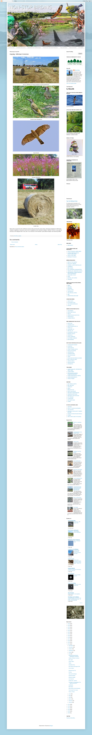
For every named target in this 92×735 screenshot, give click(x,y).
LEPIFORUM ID (71, 352)
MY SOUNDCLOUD (71, 302)
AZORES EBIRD (71, 371)
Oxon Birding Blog (71, 520)
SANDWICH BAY (71, 324)
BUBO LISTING (71, 289)
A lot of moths (71, 668)
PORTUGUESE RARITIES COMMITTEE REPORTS (73, 374)
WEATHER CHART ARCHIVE (73, 395)
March (70, 698)
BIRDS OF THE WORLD (72, 262)
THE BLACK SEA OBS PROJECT (50, 47)
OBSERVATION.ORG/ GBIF (73, 295)
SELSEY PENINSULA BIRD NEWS (74, 251)
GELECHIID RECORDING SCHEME (75, 358)
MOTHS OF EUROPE (72, 350)
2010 (69, 709)
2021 (69, 632)
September (71, 650)
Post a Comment (15, 242)
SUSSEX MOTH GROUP (72, 344)
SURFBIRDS (70, 266)
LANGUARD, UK (71, 329)
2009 (69, 711)
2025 (69, 625)
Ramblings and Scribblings (73, 597)
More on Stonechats (77, 497)
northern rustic (71, 558)
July (70, 653)
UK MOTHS (70, 346)
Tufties (70, 663)
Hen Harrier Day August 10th (74, 666)
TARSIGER (70, 279)
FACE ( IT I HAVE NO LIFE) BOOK (74, 408)
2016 (69, 640)
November (71, 647)
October (70, 648)
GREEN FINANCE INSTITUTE (73, 315)
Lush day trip (71, 678)
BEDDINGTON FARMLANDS (34, 47)
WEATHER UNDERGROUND (73, 392)
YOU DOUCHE (70, 409)
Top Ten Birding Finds (71, 201)
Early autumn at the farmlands (74, 688)
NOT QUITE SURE (71, 400)
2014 (69, 644)
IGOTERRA (70, 288)
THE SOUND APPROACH (73, 304)
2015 (69, 642)
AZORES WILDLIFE (21, 47)
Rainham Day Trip (72, 670)
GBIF (69, 294)
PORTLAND (70, 323)
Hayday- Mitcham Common (74, 658)
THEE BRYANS (63, 47)
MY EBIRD (81, 47)
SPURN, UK (70, 327)
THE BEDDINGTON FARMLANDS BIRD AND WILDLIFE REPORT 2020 (77, 488)
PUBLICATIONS (72, 47)
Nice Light (71, 659)
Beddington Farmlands (72, 256)
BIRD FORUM (70, 268)
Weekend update (72, 677)
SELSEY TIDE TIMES (72, 255)
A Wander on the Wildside (73, 549)
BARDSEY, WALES (71, 333)
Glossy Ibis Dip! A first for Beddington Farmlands (74, 656)
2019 (69, 635)
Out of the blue (71, 592)
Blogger (51, 725)
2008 (69, 712)
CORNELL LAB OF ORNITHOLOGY (75, 265)
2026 (69, 623)
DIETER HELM (70, 316)
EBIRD (69, 285)
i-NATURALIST (70, 291)
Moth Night (71, 686)
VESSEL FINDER (71, 378)
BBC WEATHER (71, 385)
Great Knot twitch (72, 675)
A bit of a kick (75, 441)
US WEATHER (70, 398)
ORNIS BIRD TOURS (72, 274)
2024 (69, 627)
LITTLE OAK (11, 47)
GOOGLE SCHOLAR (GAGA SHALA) (75, 413)
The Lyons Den (71, 573)
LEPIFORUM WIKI (71, 353)
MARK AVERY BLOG (72, 312)
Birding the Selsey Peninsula (74, 539)
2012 (69, 706)
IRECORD (70, 287)
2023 (69, 628)
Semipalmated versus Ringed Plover (77, 433)
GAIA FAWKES (70, 310)
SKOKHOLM (70, 335)
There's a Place (72, 691)
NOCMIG (69, 305)
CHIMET (69, 401)
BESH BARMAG (71, 339)
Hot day (70, 672)
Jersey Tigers (71, 661)
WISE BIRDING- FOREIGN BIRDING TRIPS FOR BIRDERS (75, 273)
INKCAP (69, 313)
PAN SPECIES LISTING (72, 292)
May (70, 695)
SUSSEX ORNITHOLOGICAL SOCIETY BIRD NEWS (73, 253)
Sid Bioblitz (71, 685)
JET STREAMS (70, 397)
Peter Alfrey (77, 70)
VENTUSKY (70, 386)
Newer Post (12, 244)
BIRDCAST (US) (71, 389)
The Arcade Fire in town (73, 690)
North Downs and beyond (73, 530)
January (70, 702)
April (70, 697)
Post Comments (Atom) (19, 246)
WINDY (69, 388)
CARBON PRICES (71, 318)
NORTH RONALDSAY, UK (73, 326)
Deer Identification (77, 461)
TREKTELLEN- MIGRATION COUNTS (75, 271)
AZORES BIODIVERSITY (72, 377)
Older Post (60, 244)
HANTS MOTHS (71, 347)
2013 (69, 704)
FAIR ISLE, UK (70, 330)
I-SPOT (69, 356)
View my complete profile (71, 83)
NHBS (69, 276)
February (71, 700)
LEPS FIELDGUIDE (71, 355)
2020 (69, 633)
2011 (69, 707)
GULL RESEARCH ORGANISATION (75, 269)
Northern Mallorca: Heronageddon (74, 593)
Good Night (75, 507)
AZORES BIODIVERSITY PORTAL (74, 375)
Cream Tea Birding (72, 583)
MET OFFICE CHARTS (72, 383)
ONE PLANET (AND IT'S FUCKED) (74, 416)
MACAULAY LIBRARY (72, 263)
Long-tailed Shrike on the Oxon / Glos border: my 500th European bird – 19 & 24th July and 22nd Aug (74, 599)
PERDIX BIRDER (71, 568)
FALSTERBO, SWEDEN (72, 338)
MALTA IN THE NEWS (77, 469)
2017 (69, 638)
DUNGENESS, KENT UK (72, 332)
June (70, 693)
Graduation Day (72, 664)
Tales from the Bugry (73, 673)
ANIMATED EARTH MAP (72, 394)
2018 (69, 637)
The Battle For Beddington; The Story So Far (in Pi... (75, 683)
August (70, 652)
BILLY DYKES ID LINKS (72, 359)
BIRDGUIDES (70, 245)
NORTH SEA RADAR (72, 391)
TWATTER (70, 406)
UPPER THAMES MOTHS (73, 349)
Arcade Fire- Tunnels (73, 680)
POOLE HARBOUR (71, 336)
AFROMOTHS (70, 363)
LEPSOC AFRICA (71, 360)
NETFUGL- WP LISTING (72, 277)
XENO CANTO (70, 301)
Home (36, 244)
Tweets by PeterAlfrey (70, 718)
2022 (69, 630)
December (71, 645)
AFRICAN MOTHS (71, 362)
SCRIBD (69, 415)
